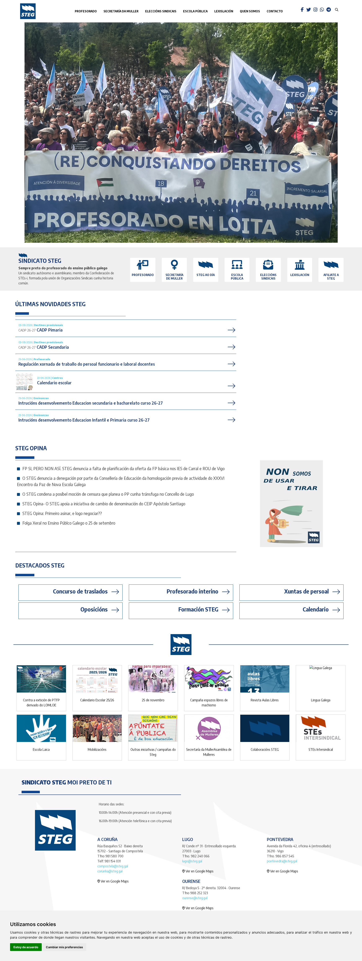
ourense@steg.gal (194, 898)
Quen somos (250, 11)
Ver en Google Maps (114, 881)
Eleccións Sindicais (160, 11)
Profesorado (86, 11)
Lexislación (223, 11)
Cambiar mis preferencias (64, 947)
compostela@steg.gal (112, 866)
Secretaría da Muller (120, 11)
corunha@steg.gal (110, 871)
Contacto (275, 11)
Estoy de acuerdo (25, 947)
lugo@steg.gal (192, 861)
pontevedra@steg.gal (282, 861)
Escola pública (195, 11)
